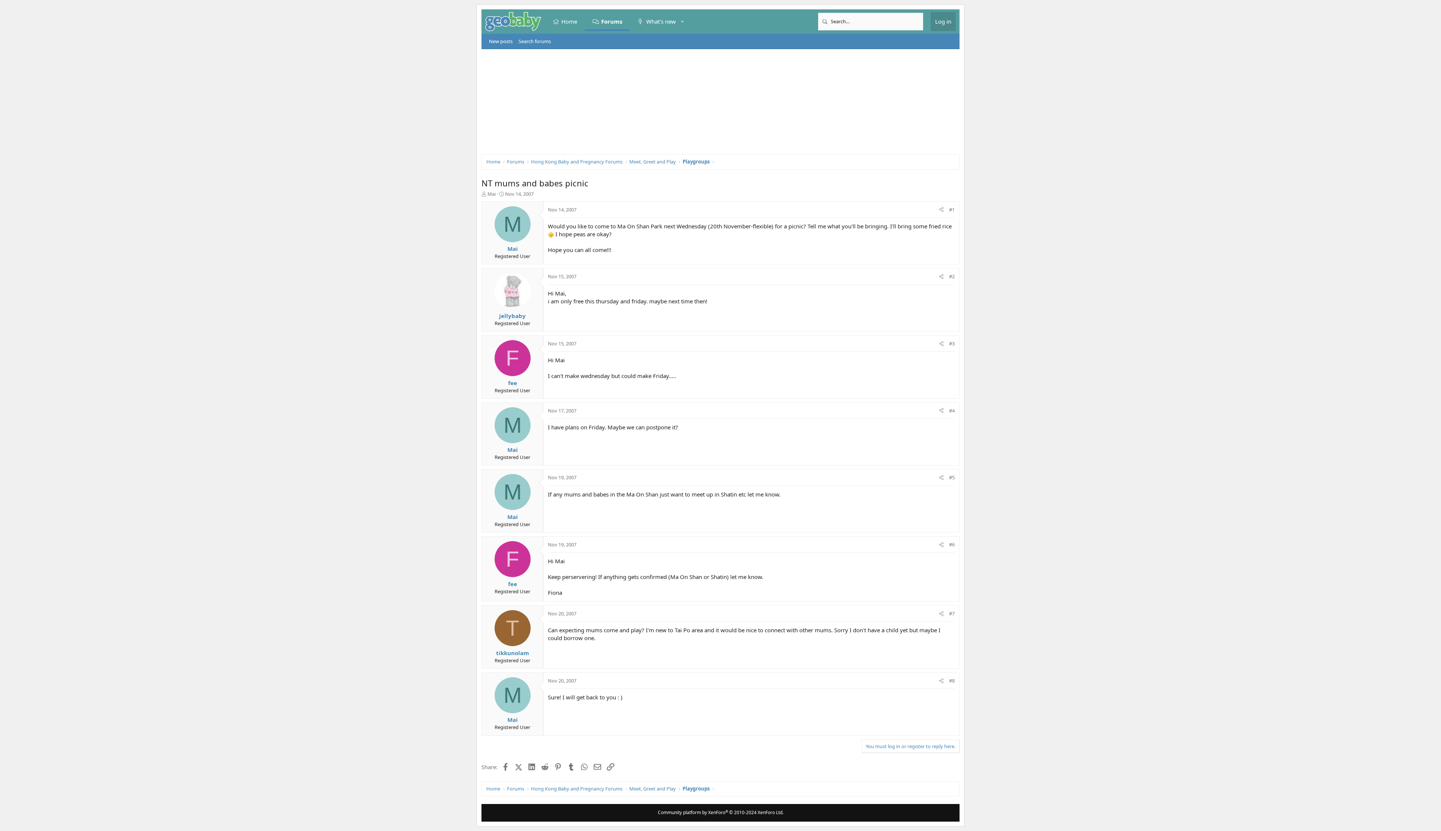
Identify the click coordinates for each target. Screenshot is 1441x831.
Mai (491, 193)
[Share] (941, 209)
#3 (952, 343)
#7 (952, 613)
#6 (952, 544)
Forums (611, 21)
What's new (660, 21)
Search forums (535, 41)
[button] (682, 21)
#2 (952, 276)
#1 (952, 209)
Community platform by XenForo (721, 812)
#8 (952, 680)
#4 (952, 410)
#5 (952, 477)
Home (569, 21)
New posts (501, 41)
